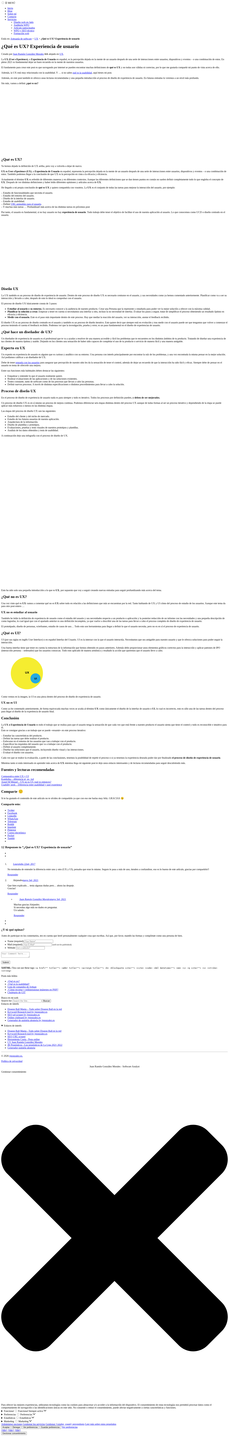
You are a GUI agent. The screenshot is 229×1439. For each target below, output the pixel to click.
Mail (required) (14, 944)
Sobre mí (11, 13)
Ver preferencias (30, 1427)
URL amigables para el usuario (26, 204)
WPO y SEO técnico (24, 30)
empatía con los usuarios (28, 362)
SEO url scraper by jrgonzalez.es (23, 1014)
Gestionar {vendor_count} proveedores (65, 1424)
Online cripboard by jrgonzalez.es (24, 1017)
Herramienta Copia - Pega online (23, 1039)
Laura (16, 864)
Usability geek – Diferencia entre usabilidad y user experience (31, 784)
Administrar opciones (11, 1424)
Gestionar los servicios (34, 1424)
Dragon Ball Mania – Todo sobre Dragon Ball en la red (34, 1009)
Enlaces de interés (12, 1025)
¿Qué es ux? (13, 981)
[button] (114, 1238)
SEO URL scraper (16, 1036)
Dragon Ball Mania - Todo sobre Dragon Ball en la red (34, 1031)
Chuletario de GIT (16, 992)
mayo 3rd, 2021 (30, 880)
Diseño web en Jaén (23, 22)
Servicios (12, 19)
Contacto (11, 16)
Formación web (21, 33)
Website (11, 947)
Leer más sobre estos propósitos (100, 1424)
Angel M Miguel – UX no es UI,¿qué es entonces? (26, 782)
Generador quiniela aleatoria (21, 1047)
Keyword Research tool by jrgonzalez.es (27, 1012)
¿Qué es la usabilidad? (18, 984)
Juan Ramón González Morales (28, 54)
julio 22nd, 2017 (27, 864)
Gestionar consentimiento (14, 1433)
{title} (4, 1430)
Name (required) (15, 941)
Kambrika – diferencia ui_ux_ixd (17, 779)
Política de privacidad (11, 1061)
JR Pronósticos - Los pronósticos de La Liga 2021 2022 (34, 1045)
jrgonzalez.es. (16, 1056)
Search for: (6, 1000)
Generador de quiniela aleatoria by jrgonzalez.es (31, 1020)
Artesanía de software (21, 38)
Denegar (16, 1427)
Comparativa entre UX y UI (15, 776)
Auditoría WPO (21, 25)
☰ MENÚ (10, 3)
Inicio (10, 8)
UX (36, 38)
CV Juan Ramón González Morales (25, 1042)
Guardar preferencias (50, 1427)
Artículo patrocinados (24, 27)
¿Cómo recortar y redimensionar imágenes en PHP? (32, 989)
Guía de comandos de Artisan (21, 987)
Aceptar (6, 1427)
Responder (12, 874)
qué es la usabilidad (82, 72)
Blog (9, 11)
